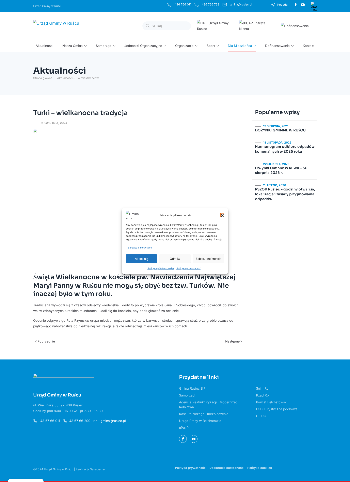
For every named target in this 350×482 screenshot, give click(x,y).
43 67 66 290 (79, 421)
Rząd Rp (262, 395)
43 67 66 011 (49, 421)
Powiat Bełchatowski (271, 402)
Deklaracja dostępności (226, 468)
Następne (232, 341)
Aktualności (44, 46)
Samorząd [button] (103, 46)
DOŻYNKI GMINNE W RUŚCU (280, 130)
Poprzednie (46, 341)
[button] (222, 215)
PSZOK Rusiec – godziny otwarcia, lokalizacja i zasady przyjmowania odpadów (285, 194)
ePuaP (184, 428)
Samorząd (187, 395)
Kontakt (308, 46)
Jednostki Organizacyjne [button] (143, 46)
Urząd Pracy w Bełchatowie (200, 421)
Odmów (175, 258)
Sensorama (97, 469)
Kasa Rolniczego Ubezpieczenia (203, 414)
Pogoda (282, 4)
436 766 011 (183, 4)
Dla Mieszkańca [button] (240, 46)
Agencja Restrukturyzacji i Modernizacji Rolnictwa (209, 404)
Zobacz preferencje (208, 258)
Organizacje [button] (184, 46)
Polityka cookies (259, 468)
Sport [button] (211, 46)
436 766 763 (210, 4)
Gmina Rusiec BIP (192, 388)
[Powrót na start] (59, 26)
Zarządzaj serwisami (140, 247)
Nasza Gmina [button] (72, 46)
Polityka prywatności (188, 268)
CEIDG (261, 416)
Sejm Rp (262, 388)
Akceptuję (141, 258)
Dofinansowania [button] (277, 46)
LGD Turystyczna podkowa (277, 409)
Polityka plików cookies (160, 268)
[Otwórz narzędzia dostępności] (314, 5)
